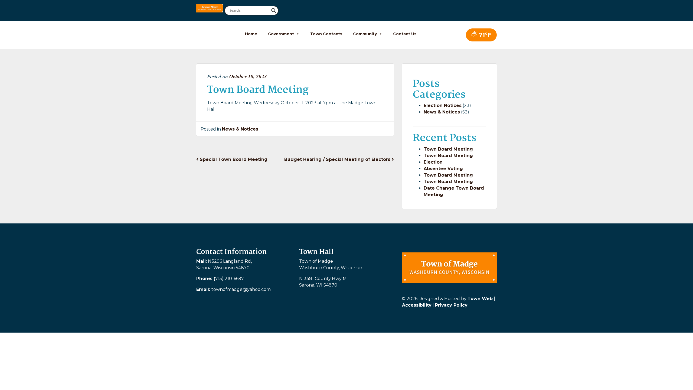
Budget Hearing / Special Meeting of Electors (338, 159)
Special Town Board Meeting (232, 159)
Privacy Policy (451, 305)
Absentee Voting (443, 168)
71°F (484, 34)
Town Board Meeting (448, 149)
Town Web (480, 298)
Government (281, 33)
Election (433, 162)
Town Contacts (326, 33)
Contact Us (404, 33)
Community (365, 33)
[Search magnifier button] (273, 10)
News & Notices (240, 129)
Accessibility (417, 305)
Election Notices (443, 105)
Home (251, 33)
